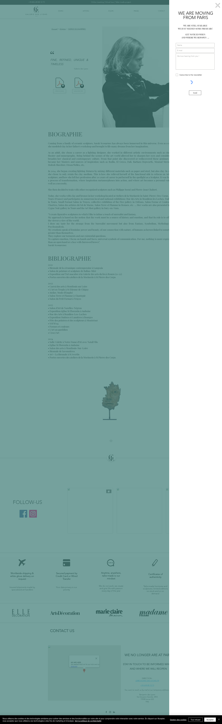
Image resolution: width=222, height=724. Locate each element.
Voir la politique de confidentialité (88, 720)
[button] (218, 5)
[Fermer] (218, 719)
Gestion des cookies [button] (178, 719)
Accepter (210, 719)
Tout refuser (196, 719)
